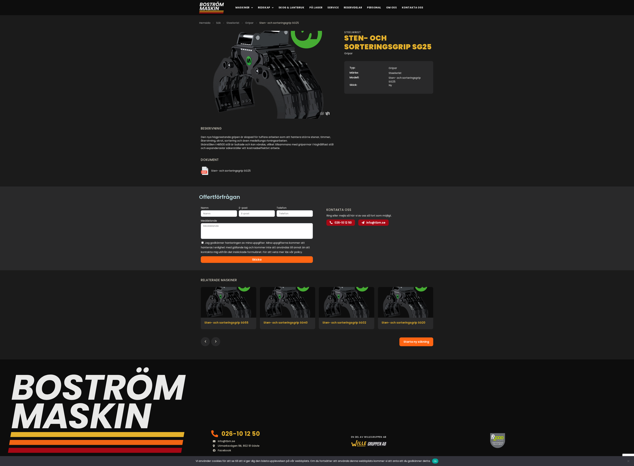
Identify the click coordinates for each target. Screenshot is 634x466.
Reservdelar (353, 7)
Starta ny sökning (416, 342)
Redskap (264, 7)
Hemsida (204, 23)
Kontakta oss (412, 7)
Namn (205, 208)
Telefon (281, 208)
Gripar (249, 23)
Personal (374, 7)
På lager (316, 7)
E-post (243, 208)
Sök (218, 23)
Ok (435, 461)
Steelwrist (233, 23)
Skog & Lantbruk (291, 7)
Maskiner (242, 7)
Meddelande (209, 221)
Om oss (391, 7)
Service (333, 7)
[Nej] (628, 461)
